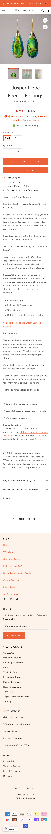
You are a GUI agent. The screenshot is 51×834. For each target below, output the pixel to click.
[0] (47, 10)
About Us (8, 691)
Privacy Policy (10, 761)
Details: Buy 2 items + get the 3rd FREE (21, 489)
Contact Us (40, 439)
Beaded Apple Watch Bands (17, 573)
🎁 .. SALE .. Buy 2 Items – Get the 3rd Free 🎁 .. (25, 3)
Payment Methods (12, 682)
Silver (18, 138)
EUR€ (17, 788)
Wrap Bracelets (11, 552)
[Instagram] (11, 599)
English (29, 788)
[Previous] (4, 73)
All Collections (10, 594)
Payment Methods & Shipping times (20, 480)
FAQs (6, 667)
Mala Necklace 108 (12, 566)
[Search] (42, 10)
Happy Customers (12, 686)
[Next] (46, 73)
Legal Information (12, 771)
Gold (7, 138)
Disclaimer (8, 776)
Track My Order (10, 672)
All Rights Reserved (25, 798)
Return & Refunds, (29, 432)
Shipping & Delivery (13, 662)
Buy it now (25, 170)
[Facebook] (4, 599)
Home (6, 545)
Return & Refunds (12, 657)
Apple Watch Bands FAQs (16, 696)
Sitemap (7, 701)
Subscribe (14, 635)
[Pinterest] (17, 599)
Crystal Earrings (11, 580)
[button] (10, 829)
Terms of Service (11, 766)
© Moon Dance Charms (25, 794)
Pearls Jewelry (10, 587)
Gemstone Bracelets (13, 559)
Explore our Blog (11, 677)
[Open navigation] (3, 10)
